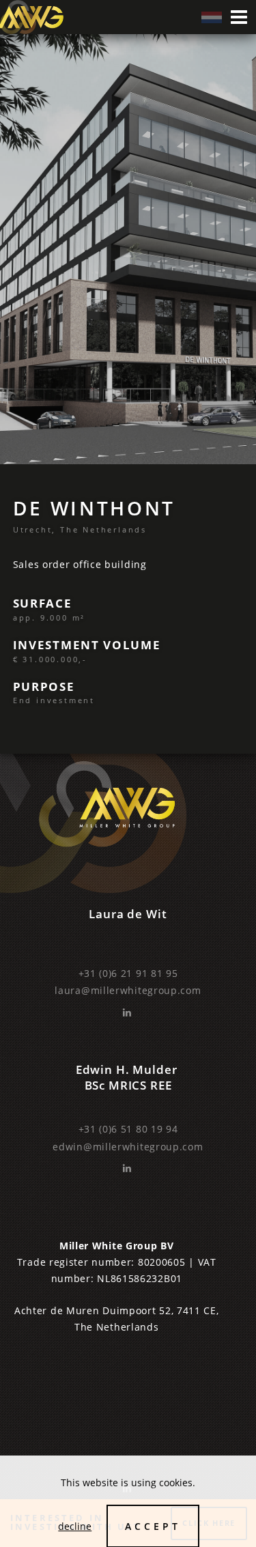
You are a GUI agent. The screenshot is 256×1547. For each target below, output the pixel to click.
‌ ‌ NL (211, 17)
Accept (152, 1526)
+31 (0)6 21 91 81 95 (128, 973)
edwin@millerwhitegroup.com (128, 1146)
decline (74, 1526)
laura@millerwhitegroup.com (128, 990)
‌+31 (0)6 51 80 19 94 (128, 1128)
